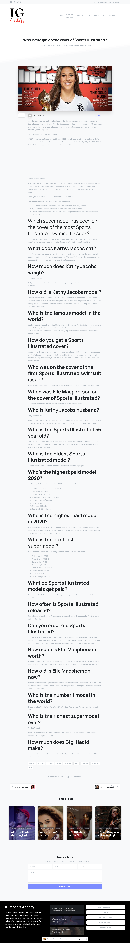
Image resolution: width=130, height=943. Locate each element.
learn (76, 763)
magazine (85, 763)
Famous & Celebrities (105, 907)
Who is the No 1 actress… (48, 834)
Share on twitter (76, 777)
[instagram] (21, 2)
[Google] (14, 2)
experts (50, 763)
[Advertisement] (65, 162)
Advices (31, 763)
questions (95, 763)
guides (59, 763)
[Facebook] (11, 2)
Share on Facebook (57, 777)
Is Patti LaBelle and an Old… (77, 834)
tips (30, 767)
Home (41, 45)
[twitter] (18, 2)
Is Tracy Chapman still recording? (108, 834)
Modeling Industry (105, 923)
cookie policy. (79, 939)
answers (41, 763)
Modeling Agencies (105, 917)
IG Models (68, 763)
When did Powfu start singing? (20, 834)
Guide (48, 45)
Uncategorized (105, 928)
